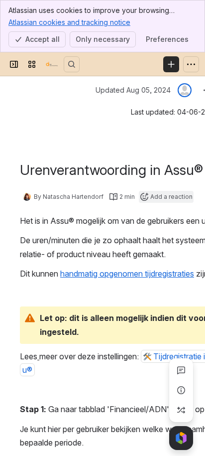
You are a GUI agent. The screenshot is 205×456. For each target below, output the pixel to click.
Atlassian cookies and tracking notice (69, 22)
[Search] (72, 64)
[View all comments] (181, 370)
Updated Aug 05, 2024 (133, 90)
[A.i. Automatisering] (52, 64)
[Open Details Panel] (181, 390)
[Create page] (181, 410)
